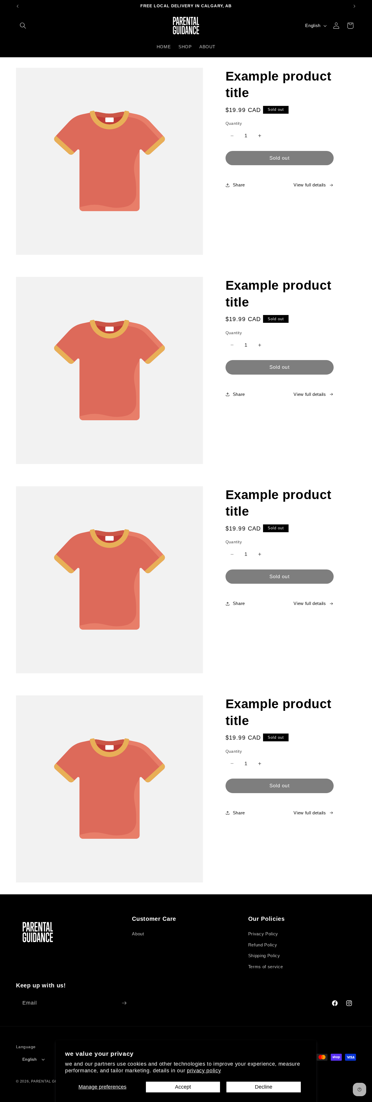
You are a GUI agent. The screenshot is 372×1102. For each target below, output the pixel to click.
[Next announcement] (354, 6)
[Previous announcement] (17, 6)
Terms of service (265, 966)
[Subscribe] (124, 1003)
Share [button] (239, 184)
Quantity (234, 123)
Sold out (279, 158)
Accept (183, 1087)
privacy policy (204, 1070)
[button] (23, 26)
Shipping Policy (264, 955)
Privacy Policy (263, 933)
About (138, 933)
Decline (263, 1087)
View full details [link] (310, 184)
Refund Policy (262, 944)
